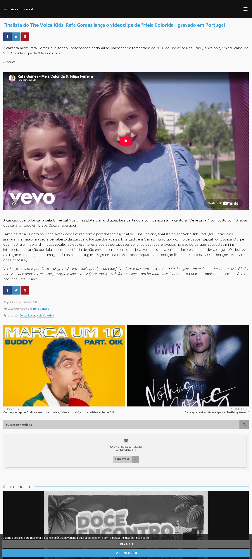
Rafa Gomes (41, 309)
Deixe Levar (27, 315)
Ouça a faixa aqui (62, 225)
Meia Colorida (45, 315)
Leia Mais (126, 544)
